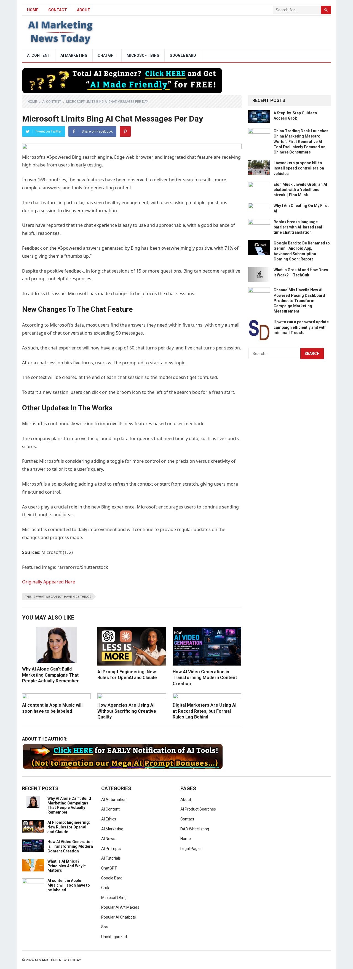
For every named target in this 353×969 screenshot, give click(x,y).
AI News (108, 838)
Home (32, 102)
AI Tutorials (111, 858)
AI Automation (114, 799)
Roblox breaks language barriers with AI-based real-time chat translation (299, 227)
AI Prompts (111, 848)
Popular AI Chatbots (118, 917)
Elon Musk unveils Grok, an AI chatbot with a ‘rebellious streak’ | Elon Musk (300, 189)
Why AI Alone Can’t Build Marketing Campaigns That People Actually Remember (50, 674)
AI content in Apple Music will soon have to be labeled (68, 885)
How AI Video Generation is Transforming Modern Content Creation (205, 677)
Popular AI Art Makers (120, 907)
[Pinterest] (125, 131)
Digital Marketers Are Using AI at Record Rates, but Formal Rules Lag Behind (204, 711)
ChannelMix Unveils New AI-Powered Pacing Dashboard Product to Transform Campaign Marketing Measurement (299, 300)
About (83, 10)
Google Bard (183, 55)
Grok (105, 887)
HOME (32, 10)
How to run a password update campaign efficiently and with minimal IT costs (301, 327)
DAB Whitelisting (194, 829)
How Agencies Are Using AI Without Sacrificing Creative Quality (126, 711)
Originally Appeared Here (48, 582)
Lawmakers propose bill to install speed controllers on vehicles (299, 168)
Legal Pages (191, 848)
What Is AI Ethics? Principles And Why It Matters (66, 866)
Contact (57, 10)
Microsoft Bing (143, 55)
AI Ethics (108, 819)
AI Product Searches (198, 809)
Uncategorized (114, 937)
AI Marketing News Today (57, 960)
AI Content (38, 55)
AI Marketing (73, 55)
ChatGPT (107, 55)
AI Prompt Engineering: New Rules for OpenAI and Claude (68, 827)
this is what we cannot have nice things (58, 597)
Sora (105, 927)
